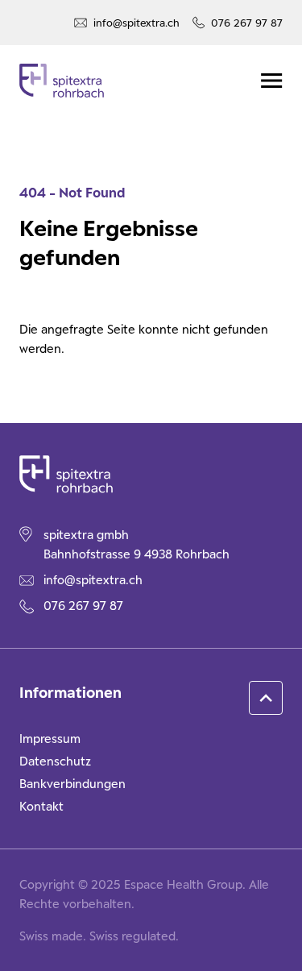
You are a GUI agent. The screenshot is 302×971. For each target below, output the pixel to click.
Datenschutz (55, 761)
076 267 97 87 (247, 22)
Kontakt (41, 806)
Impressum (50, 738)
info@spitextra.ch (136, 22)
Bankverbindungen (72, 783)
